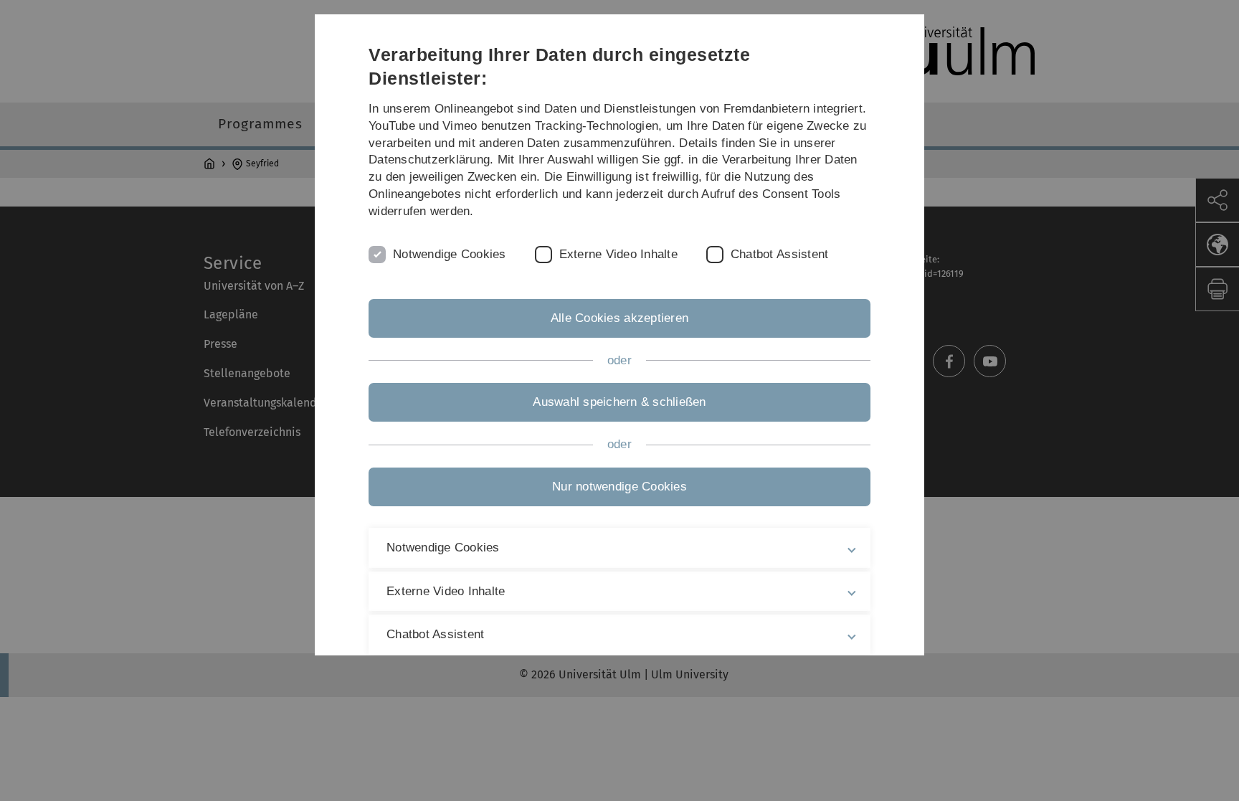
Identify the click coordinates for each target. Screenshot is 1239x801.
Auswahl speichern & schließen (619, 402)
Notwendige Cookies (449, 254)
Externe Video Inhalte (618, 254)
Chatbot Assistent (779, 254)
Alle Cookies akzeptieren (619, 318)
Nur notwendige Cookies (619, 486)
